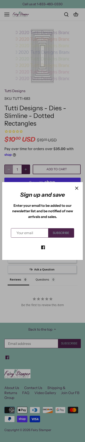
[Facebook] (43, 247)
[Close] (77, 188)
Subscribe (61, 233)
